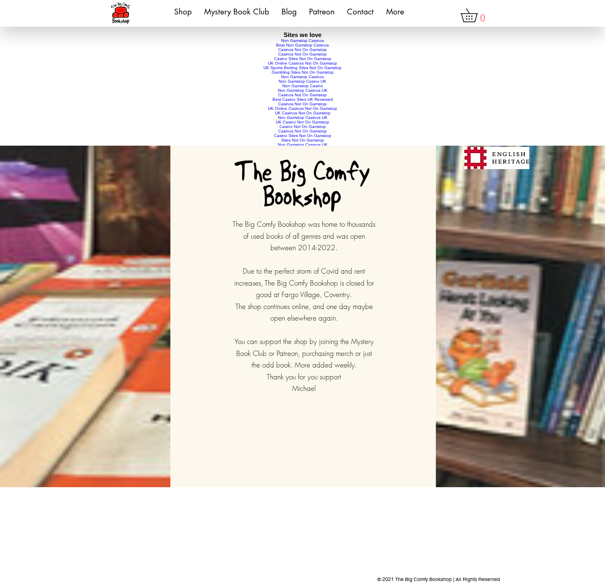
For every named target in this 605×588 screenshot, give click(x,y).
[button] (476, 15)
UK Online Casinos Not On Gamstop (302, 63)
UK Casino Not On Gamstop (302, 122)
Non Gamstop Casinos (302, 40)
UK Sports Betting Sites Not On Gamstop (302, 67)
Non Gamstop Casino (302, 86)
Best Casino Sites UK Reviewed (302, 99)
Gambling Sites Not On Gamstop (303, 72)
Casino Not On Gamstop (302, 126)
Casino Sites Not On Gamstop (302, 58)
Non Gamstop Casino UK (302, 81)
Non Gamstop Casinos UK (303, 90)
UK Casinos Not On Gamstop (302, 113)
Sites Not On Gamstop (302, 140)
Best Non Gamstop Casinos (302, 45)
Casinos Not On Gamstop (302, 49)
